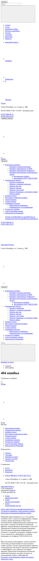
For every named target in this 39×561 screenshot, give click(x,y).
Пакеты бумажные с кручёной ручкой (23, 192)
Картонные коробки (12, 165)
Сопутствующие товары (14, 211)
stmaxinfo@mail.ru (11, 42)
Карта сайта (5, 509)
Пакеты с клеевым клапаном (20, 184)
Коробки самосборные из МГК (21, 169)
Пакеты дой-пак (15, 188)
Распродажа (9, 461)
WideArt (12, 490)
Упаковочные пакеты (13, 180)
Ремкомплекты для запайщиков (21, 207)
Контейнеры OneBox (21, 176)
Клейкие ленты (11, 196)
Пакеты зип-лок (15, 186)
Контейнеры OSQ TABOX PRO (25, 178)
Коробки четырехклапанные (20, 167)
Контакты (8, 37)
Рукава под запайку (12, 209)
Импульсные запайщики (19, 205)
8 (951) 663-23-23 (7, 116)
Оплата (8, 33)
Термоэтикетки (10, 200)
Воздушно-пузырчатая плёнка (16, 198)
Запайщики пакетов (12, 203)
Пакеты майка (15, 194)
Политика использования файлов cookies (16, 513)
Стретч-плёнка (10, 201)
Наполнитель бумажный (14, 213)
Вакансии (8, 472)
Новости (8, 39)
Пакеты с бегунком (17, 190)
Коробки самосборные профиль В (22, 170)
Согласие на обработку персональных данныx (18, 511)
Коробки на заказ (11, 29)
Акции (7, 25)
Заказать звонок (7, 118)
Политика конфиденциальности (22, 509)
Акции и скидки (11, 459)
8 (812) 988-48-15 (7, 114)
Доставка (8, 35)
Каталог (4, 161)
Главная (8, 366)
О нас (7, 27)
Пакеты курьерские (17, 182)
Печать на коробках (12, 31)
